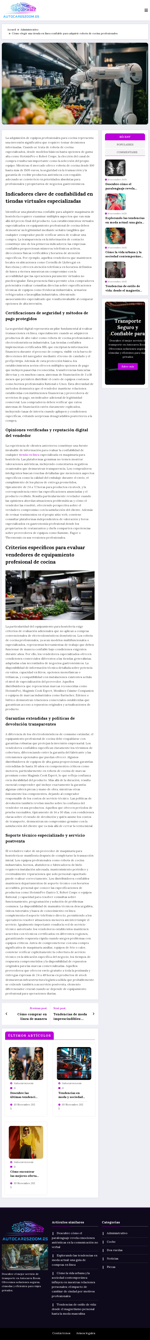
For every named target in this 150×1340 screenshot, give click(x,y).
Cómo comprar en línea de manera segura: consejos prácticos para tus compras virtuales (32, 1016)
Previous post (38, 1008)
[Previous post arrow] (6, 1013)
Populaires (125, 144)
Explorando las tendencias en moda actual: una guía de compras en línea (125, 220)
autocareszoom (23, 1083)
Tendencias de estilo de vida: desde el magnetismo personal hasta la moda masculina (125, 288)
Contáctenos (61, 1333)
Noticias (112, 1258)
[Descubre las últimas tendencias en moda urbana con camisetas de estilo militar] (26, 1063)
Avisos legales (85, 1333)
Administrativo (117, 1233)
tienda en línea (29, 454)
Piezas (111, 1267)
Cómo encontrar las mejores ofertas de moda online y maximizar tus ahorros (24, 1174)
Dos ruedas (115, 1250)
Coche (111, 1241)
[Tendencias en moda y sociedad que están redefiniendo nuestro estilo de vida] (74, 1063)
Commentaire (126, 152)
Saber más (128, 366)
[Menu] (146, 10)
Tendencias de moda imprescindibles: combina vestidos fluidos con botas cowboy (70, 1016)
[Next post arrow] (94, 1013)
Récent (125, 137)
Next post (59, 1008)
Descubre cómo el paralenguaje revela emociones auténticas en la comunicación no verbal (123, 186)
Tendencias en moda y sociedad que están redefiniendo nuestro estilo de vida (70, 1095)
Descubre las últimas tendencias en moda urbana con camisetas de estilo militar (24, 1095)
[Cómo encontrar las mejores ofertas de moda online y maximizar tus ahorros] (26, 1142)
